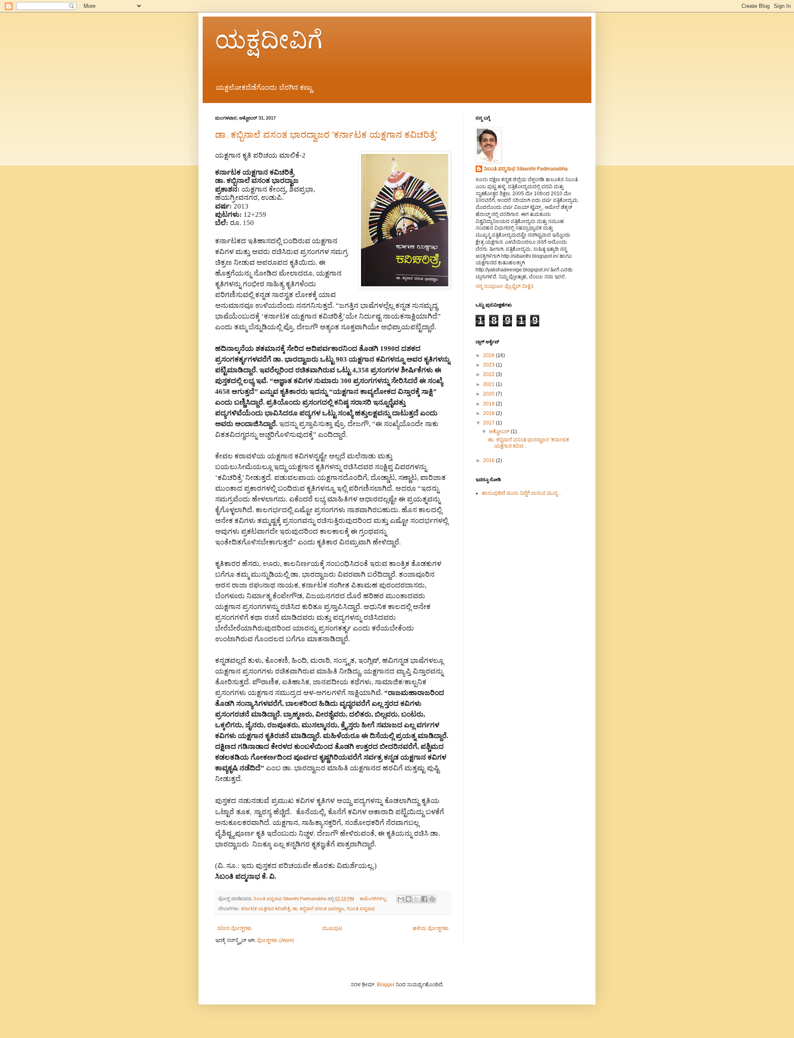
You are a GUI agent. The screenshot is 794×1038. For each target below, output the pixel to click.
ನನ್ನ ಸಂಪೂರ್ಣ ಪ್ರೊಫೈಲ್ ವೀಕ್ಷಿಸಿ (505, 286)
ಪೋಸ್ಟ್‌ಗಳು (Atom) (275, 940)
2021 (489, 384)
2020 (489, 394)
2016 (489, 460)
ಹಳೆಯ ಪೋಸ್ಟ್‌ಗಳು (431, 928)
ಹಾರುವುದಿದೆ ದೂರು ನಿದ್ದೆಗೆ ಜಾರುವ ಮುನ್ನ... (521, 493)
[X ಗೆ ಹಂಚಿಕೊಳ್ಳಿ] (416, 899)
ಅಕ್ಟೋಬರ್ (500, 431)
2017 (489, 423)
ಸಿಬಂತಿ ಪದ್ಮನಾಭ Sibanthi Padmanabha (526, 169)
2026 (489, 355)
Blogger (386, 985)
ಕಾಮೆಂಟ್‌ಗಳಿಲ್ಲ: (374, 898)
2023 (489, 365)
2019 (489, 404)
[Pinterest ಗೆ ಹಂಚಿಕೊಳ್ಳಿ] (432, 899)
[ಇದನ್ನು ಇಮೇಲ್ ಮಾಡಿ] (401, 899)
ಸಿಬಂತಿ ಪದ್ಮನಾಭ (361, 908)
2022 (489, 374)
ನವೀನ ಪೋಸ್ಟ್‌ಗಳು (234, 928)
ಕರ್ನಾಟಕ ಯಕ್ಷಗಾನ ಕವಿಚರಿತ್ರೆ (265, 908)
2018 (489, 413)
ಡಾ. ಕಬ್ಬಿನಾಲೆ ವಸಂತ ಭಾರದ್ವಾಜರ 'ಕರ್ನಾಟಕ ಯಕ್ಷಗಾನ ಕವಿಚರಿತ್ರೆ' (326, 134)
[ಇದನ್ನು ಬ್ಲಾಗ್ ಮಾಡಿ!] (408, 899)
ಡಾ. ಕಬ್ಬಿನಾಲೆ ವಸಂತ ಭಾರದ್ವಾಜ (318, 908)
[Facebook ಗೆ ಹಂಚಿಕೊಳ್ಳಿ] (424, 899)
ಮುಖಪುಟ (332, 928)
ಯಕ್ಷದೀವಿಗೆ (269, 40)
